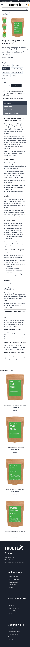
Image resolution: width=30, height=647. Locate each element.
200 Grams (6, 72)
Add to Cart (16, 86)
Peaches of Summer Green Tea (15, 185)
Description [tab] (8, 103)
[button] (4, 20)
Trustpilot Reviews (7, 1)
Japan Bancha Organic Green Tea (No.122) (15, 405)
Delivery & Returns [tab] (10, 110)
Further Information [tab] (11, 113)
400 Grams (6, 75)
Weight (4, 63)
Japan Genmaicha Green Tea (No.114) (15, 531)
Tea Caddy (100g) (17, 69)
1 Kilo (13, 75)
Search (26, 9)
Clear (3, 78)
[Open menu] (2, 4)
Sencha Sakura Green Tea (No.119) (15, 447)
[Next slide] (4, 37)
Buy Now (14, 410)
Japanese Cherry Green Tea (14, 191)
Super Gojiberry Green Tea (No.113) (15, 489)
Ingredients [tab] (8, 106)
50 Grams (16, 65)
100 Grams (6, 69)
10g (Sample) (7, 65)
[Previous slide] (4, 18)
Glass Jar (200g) (17, 72)
